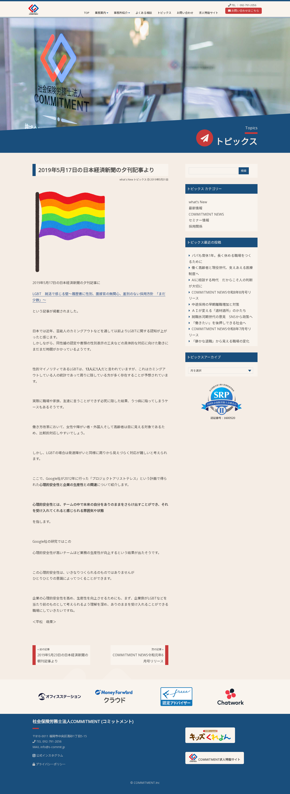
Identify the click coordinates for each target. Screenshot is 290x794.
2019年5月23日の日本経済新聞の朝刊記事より (62, 656)
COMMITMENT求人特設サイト (218, 759)
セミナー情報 (199, 220)
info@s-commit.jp (53, 747)
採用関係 (195, 226)
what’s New (198, 202)
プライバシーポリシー (51, 764)
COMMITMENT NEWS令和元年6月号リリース (138, 656)
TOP (86, 13)
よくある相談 (143, 13)
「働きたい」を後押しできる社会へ (219, 323)
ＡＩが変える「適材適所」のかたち (219, 310)
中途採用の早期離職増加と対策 (215, 304)
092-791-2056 (248, 5)
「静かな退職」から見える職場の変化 (220, 341)
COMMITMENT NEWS (206, 214)
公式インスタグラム (49, 755)
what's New (126, 179)
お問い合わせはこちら (245, 11)
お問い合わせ (185, 13)
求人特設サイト (208, 13)
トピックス (164, 13)
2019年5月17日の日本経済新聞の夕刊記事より (96, 170)
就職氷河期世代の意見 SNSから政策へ (222, 316)
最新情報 (195, 208)
